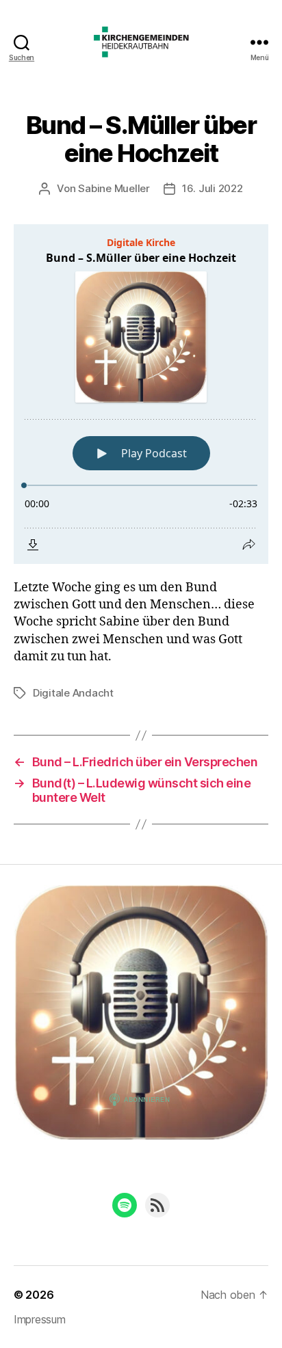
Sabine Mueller (113, 188)
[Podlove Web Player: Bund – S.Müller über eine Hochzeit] (141, 394)
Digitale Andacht (73, 692)
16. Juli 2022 (212, 188)
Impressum (40, 1319)
